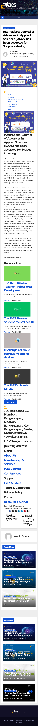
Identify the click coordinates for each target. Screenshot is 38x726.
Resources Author (16, 502)
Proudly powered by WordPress (13, 720)
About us (11, 97)
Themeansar (18, 722)
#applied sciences (27, 54)
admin (18, 565)
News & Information (9, 28)
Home (10, 95)
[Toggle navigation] (19, 17)
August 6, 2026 (11, 658)
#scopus (25, 56)
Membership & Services (15, 99)
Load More (10, 402)
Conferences (12, 107)
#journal (18, 56)
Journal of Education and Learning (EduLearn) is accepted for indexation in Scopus (27, 520)
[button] (35, 17)
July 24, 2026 (10, 678)
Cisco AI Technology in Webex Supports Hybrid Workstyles (12, 517)
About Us (10, 455)
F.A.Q (9, 109)
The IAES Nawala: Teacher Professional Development (18, 286)
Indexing (14, 104)
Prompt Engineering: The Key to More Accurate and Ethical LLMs (17, 695)
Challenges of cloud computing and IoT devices (17, 353)
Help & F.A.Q (12, 483)
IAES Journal (12, 102)
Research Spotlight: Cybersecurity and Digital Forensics (17, 581)
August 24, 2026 (12, 638)
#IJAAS (12, 56)
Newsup (29, 720)
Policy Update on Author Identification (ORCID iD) (17, 599)
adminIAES (15, 51)
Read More (7, 300)
